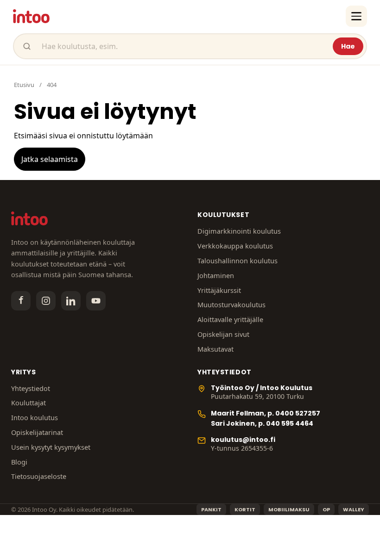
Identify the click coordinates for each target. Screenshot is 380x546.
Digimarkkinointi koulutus (239, 231)
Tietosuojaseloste (38, 476)
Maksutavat (215, 349)
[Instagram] (46, 300)
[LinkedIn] (71, 300)
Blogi (19, 461)
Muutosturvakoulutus (231, 304)
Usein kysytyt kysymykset (50, 447)
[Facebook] (21, 300)
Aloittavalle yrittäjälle (230, 319)
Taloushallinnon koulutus (237, 260)
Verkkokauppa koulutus (235, 245)
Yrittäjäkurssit (219, 290)
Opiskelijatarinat (37, 432)
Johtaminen (215, 275)
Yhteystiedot (30, 388)
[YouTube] (96, 300)
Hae (348, 46)
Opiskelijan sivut (223, 334)
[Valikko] (356, 16)
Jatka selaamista (49, 159)
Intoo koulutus (34, 417)
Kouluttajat (28, 402)
